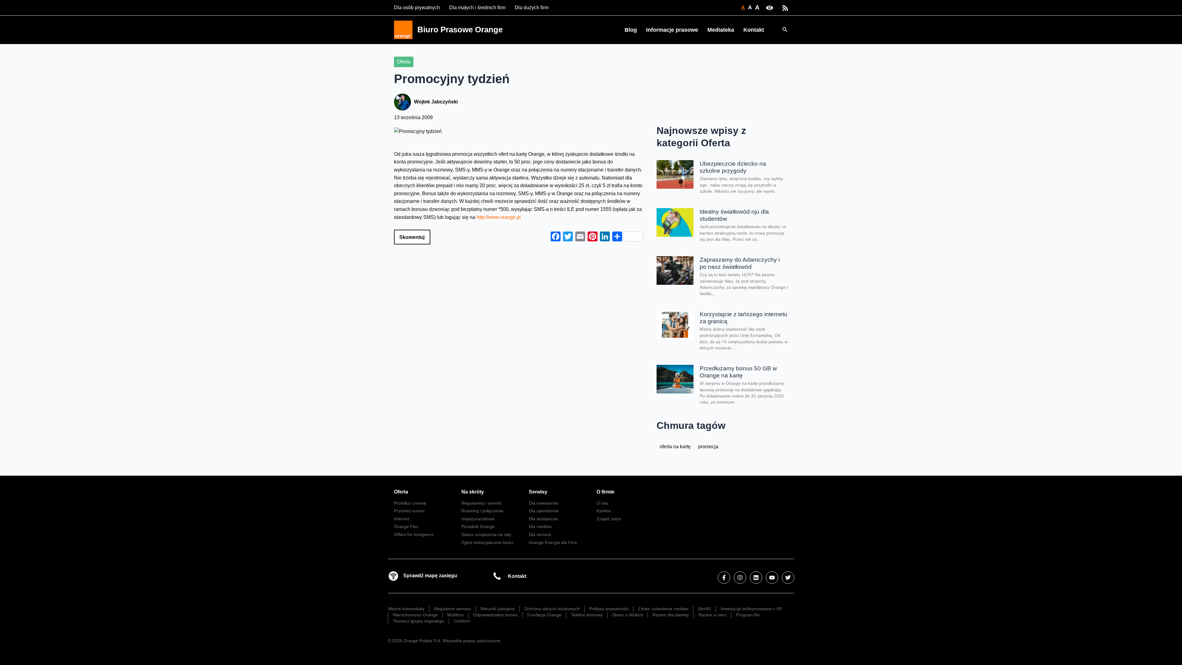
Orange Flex (406, 526)
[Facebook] (724, 577)
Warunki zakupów (497, 608)
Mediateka (720, 30)
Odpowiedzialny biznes (495, 614)
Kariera (604, 510)
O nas (602, 503)
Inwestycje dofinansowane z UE (751, 608)
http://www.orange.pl (498, 217)
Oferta (403, 61)
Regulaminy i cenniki (481, 503)
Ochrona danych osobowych (552, 608)
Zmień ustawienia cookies (663, 608)
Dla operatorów (544, 510)
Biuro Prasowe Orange (460, 29)
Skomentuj (411, 237)
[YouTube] (772, 577)
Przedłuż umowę (410, 503)
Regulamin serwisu (452, 608)
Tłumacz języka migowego (418, 621)
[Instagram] (740, 577)
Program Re (748, 614)
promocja (708, 446)
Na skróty (472, 491)
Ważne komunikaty (406, 608)
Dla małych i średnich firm (477, 7)
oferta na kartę (675, 446)
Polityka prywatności (609, 608)
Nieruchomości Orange (415, 614)
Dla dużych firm (532, 7)
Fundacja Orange (544, 614)
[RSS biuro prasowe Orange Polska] (785, 7)
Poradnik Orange (478, 526)
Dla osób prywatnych (417, 7)
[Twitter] (788, 577)
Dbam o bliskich (627, 614)
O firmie (605, 491)
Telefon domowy (587, 614)
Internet (401, 518)
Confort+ (462, 621)
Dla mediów (540, 526)
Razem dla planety (671, 614)
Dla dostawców (543, 518)
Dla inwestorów (543, 503)
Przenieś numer (409, 510)
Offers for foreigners (413, 534)
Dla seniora (540, 534)
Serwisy (538, 491)
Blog (631, 30)
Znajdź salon (609, 518)
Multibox (455, 614)
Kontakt (753, 30)
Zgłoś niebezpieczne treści (487, 542)
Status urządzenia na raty (486, 534)
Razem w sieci (712, 614)
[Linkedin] (756, 577)
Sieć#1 (704, 608)
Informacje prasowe (672, 30)
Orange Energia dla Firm (553, 542)
